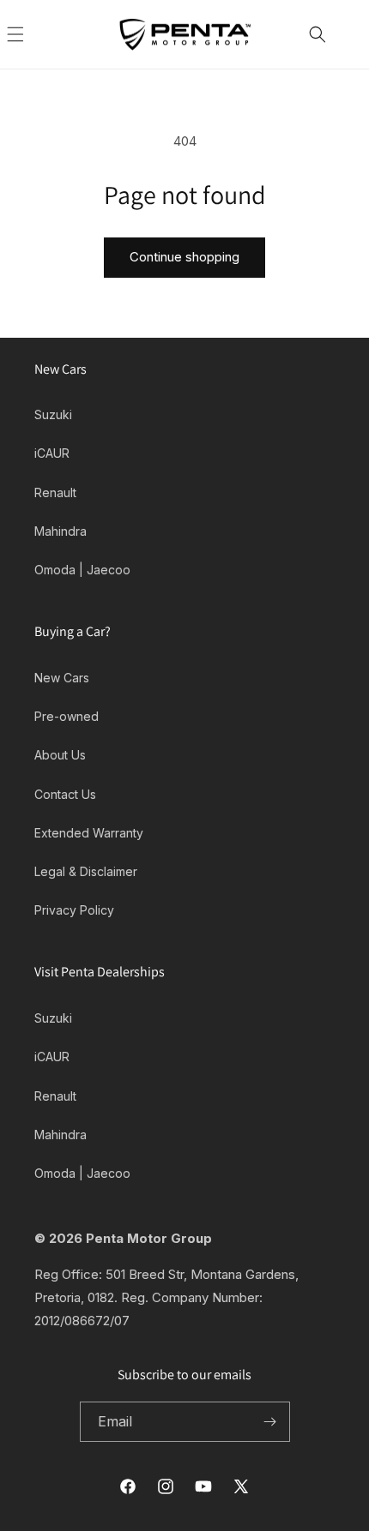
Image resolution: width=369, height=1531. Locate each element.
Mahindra (60, 531)
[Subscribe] (270, 1422)
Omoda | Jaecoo (82, 569)
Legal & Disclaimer (85, 871)
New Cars (61, 677)
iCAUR (52, 453)
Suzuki (53, 414)
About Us (60, 754)
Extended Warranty (88, 833)
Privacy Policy (74, 910)
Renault (55, 492)
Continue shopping (184, 257)
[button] (34, 34)
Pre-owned (66, 716)
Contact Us (65, 794)
